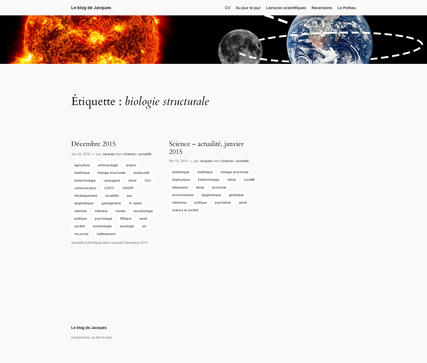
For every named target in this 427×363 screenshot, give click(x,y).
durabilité (112, 195)
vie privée (81, 234)
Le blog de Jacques (91, 7)
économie (219, 187)
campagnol (112, 180)
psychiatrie (223, 202)
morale (120, 211)
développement (85, 195)
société (79, 226)
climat (132, 180)
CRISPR (127, 188)
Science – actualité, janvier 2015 (206, 148)
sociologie (127, 226)
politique (80, 218)
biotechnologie (85, 180)
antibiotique (180, 172)
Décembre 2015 (93, 144)
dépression (180, 187)
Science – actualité (137, 154)
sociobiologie (102, 226)
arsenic (131, 165)
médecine (179, 202)
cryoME (249, 179)
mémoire (80, 211)
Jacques (108, 154)
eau (129, 195)
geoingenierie (111, 203)
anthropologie (108, 165)
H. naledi (135, 203)
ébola (200, 187)
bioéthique (82, 172)
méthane (101, 211)
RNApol (125, 218)
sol (144, 226)
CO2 (148, 180)
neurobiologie (143, 211)
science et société (185, 210)
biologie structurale (111, 172)
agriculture (82, 165)
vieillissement (106, 234)
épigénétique (83, 203)
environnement (183, 195)
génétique (236, 195)
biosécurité (141, 172)
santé (143, 218)
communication (85, 188)
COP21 (109, 188)
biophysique (181, 179)
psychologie (103, 218)
